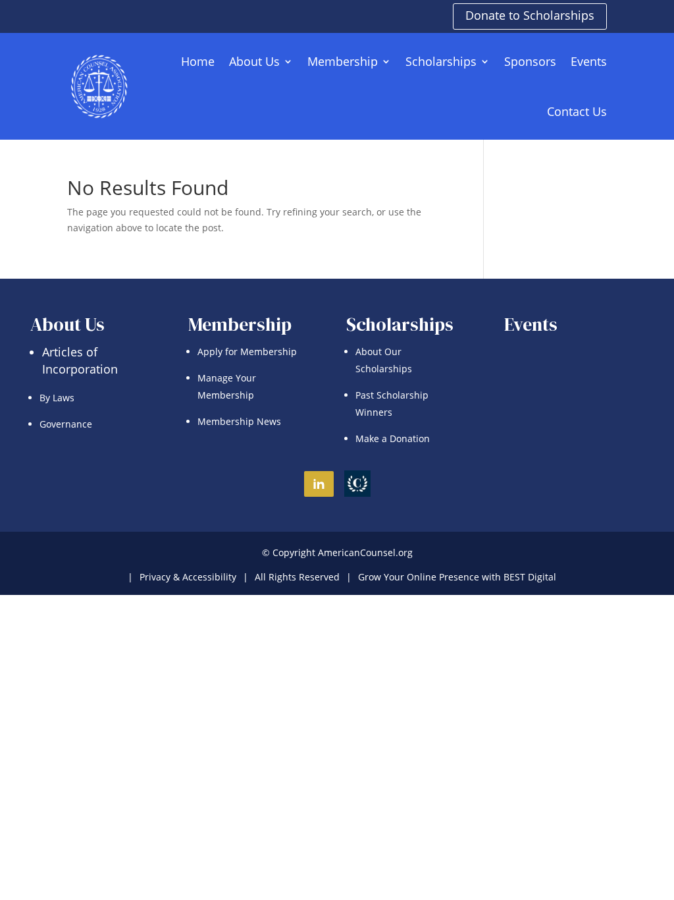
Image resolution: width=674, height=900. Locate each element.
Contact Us (577, 111)
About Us (254, 61)
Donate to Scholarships (529, 15)
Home (198, 61)
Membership (342, 61)
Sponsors (530, 61)
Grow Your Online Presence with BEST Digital (457, 577)
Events (589, 61)
